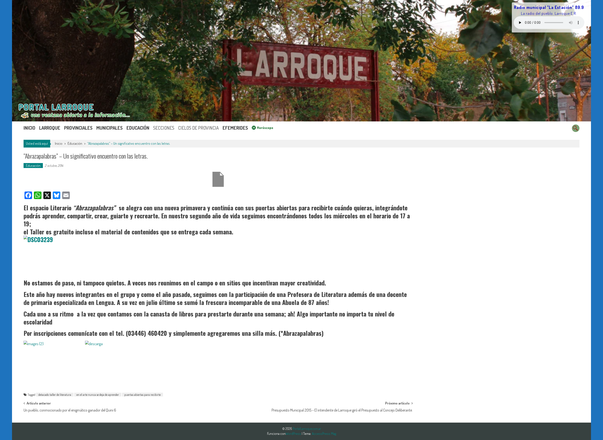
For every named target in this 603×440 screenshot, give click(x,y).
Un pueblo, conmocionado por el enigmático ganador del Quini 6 (70, 410)
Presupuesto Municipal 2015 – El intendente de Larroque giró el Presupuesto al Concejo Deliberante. (342, 410)
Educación (137, 128)
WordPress (293, 433)
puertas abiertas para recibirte (142, 394)
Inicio (29, 128)
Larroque (49, 128)
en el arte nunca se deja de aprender (98, 394)
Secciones (163, 128)
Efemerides (235, 128)
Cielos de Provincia (198, 128)
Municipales (109, 128)
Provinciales (78, 128)
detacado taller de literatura (54, 394)
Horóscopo (265, 128)
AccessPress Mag (324, 433)
